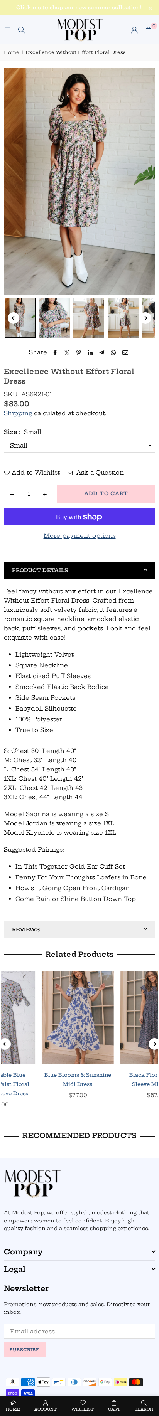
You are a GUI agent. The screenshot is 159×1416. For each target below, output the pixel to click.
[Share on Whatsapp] (114, 352)
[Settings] (134, 30)
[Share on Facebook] (55, 352)
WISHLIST (82, 1409)
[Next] (145, 318)
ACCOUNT (45, 1409)
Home (11, 52)
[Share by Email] (125, 352)
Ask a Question (99, 472)
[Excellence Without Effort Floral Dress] (20, 317)
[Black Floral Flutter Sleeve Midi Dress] (119, 1017)
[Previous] (13, 318)
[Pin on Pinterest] (79, 352)
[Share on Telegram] (102, 352)
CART (114, 1409)
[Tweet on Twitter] (67, 352)
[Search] (21, 29)
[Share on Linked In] (90, 352)
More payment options (80, 535)
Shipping (18, 413)
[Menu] (7, 29)
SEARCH (144, 1409)
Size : (22, 432)
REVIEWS (26, 929)
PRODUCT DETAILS (40, 570)
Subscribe (25, 1349)
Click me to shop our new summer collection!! (79, 7)
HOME (13, 1409)
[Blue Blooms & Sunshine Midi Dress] (40, 1017)
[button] (148, 30)
